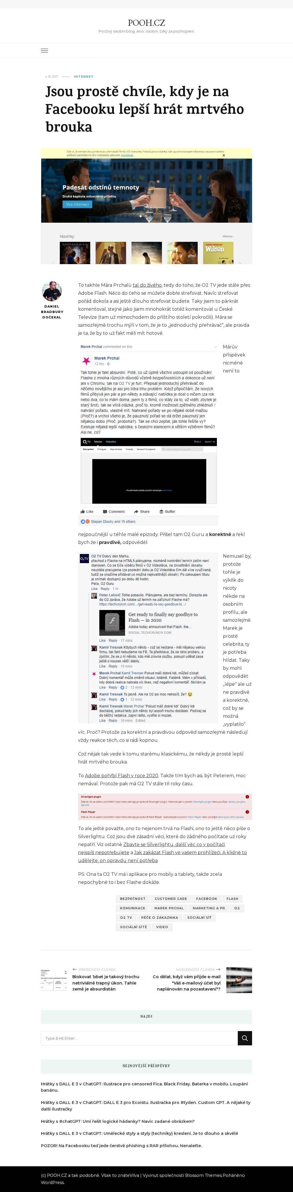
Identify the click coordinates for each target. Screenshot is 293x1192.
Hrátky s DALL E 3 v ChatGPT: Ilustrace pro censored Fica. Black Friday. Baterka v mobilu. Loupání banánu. (144, 1087)
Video (162, 927)
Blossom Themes (203, 1175)
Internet (84, 77)
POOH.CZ (146, 22)
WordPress (52, 1182)
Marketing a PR (209, 908)
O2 (237, 908)
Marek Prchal (169, 908)
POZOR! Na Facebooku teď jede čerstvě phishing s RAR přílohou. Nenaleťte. (121, 1145)
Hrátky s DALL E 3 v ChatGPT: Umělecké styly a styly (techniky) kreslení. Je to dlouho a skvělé (139, 1133)
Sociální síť (199, 918)
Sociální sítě (133, 927)
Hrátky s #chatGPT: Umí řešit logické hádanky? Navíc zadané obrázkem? (118, 1121)
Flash (232, 899)
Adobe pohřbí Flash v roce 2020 (121, 775)
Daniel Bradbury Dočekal (51, 312)
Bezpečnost (133, 899)
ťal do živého (147, 285)
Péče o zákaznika (159, 918)
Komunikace (132, 908)
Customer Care (171, 899)
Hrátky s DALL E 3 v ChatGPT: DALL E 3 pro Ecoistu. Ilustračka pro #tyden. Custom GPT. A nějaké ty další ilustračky (145, 1106)
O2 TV (126, 918)
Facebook (206, 899)
